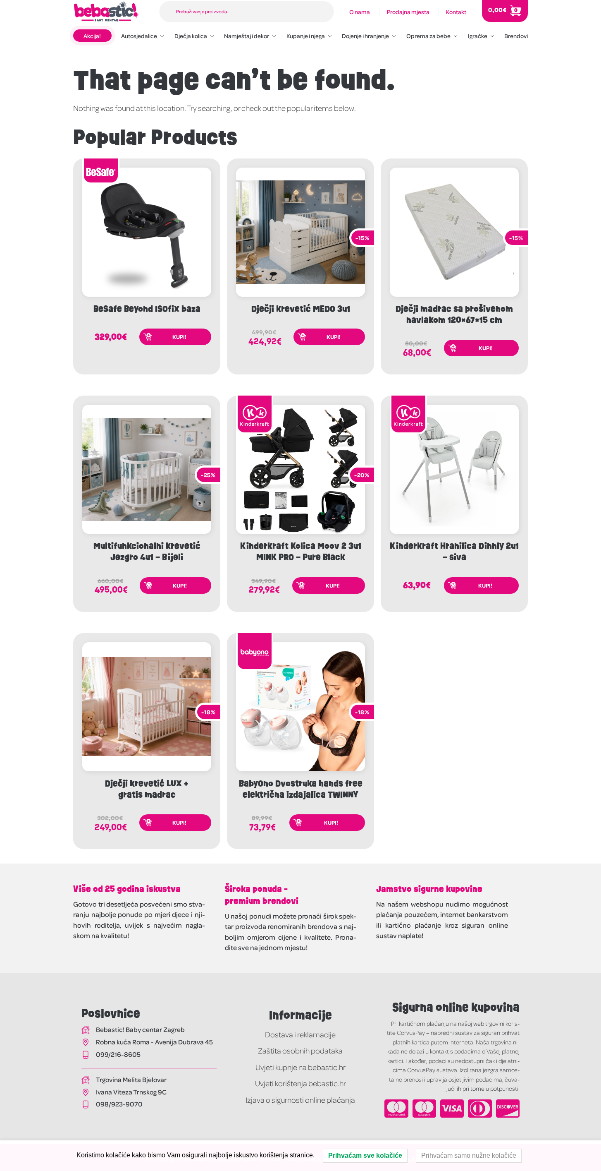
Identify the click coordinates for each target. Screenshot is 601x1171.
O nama (359, 11)
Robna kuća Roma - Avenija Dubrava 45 (154, 1041)
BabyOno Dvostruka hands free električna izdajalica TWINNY (301, 789)
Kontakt (456, 11)
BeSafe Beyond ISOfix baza (146, 308)
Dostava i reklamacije (300, 1034)
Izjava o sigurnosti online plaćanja (300, 1099)
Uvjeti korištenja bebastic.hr (300, 1083)
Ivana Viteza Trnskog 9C (131, 1091)
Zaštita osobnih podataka (300, 1050)
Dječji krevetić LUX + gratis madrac (146, 789)
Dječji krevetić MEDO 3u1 (300, 308)
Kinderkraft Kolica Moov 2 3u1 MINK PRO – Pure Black (300, 551)
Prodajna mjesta (408, 11)
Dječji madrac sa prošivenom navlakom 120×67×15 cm (454, 314)
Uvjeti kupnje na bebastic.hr (300, 1067)
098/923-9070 (119, 1103)
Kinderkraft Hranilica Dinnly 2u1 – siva (454, 551)
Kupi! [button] (179, 336)
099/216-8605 (118, 1054)
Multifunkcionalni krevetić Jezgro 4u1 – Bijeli (146, 551)
